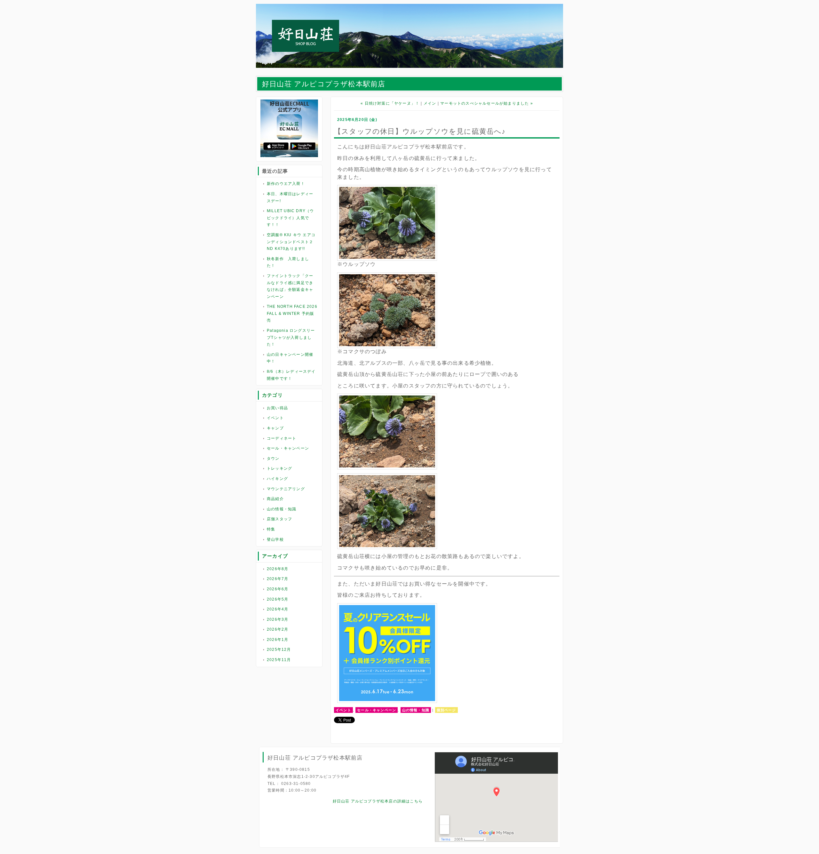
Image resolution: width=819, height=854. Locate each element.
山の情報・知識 (281, 509)
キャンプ (275, 428)
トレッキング (279, 468)
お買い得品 (277, 408)
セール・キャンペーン (288, 448)
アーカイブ (275, 556)
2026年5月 (277, 599)
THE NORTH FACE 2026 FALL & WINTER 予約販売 (292, 313)
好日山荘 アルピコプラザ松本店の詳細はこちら (378, 801)
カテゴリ (272, 395)
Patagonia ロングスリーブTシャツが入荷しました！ (291, 337)
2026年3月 (277, 619)
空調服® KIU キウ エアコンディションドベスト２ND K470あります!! (291, 242)
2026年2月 (277, 629)
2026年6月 (277, 589)
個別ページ (446, 710)
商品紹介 (275, 499)
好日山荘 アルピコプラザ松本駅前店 (323, 84)
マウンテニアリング (286, 489)
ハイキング (277, 478)
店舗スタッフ (279, 519)
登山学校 (275, 539)
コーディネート (281, 438)
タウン (273, 458)
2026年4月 (277, 609)
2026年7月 (277, 579)
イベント (275, 418)
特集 (271, 529)
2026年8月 (277, 569)
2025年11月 (279, 660)
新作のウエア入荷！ (286, 183)
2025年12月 (279, 649)
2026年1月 (277, 639)
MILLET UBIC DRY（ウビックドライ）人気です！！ (290, 218)
